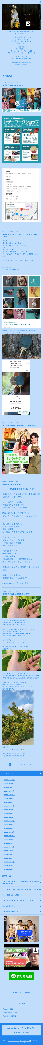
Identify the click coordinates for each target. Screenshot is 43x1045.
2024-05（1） (9, 791)
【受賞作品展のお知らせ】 (13, 85)
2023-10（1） (9, 795)
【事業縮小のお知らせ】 (12, 484)
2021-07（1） (9, 862)
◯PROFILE (6, 876)
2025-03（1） (9, 784)
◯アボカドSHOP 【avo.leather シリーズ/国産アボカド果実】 (20, 883)
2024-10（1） (9, 787)
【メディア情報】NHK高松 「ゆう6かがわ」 (20, 425)
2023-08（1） (9, 802)
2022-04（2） (9, 836)
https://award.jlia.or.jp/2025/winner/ (18, 261)
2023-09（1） (9, 798)
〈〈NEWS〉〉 (8, 773)
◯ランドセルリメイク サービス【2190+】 (18, 900)
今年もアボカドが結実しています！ (16, 594)
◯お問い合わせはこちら (11, 912)
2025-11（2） (9, 780)
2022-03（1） (9, 839)
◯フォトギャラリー (9, 906)
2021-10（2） (9, 854)
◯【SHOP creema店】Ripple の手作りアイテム (21, 889)
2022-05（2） (9, 832)
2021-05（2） (9, 866)
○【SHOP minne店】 (11, 895)
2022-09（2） (9, 825)
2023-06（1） (9, 810)
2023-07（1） (9, 806)
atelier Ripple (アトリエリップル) (20, 1041)
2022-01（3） (9, 847)
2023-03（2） (9, 817)
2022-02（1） (9, 843)
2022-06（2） (9, 828)
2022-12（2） (9, 821)
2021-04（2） (9, 869)
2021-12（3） (9, 851)
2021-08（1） (9, 858)
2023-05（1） (9, 813)
